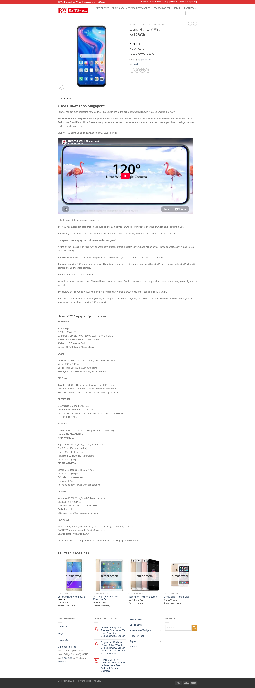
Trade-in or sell (163, 8)
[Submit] (194, 628)
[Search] (187, 13)
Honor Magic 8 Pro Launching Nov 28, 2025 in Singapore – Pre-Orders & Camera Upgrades (113, 665)
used (136, 64)
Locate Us (63, 640)
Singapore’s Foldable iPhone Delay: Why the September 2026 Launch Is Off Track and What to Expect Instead (113, 648)
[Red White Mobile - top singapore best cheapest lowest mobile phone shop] (73, 10)
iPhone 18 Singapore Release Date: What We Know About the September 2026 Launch (113, 631)
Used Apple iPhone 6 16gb (176, 597)
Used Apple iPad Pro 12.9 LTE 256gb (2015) (107, 597)
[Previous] (58, 585)
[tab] (64, 98)
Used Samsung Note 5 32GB (71, 597)
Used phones (117, 8)
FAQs (60, 633)
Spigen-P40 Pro (157, 25)
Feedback (62, 626)
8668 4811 (163, 2)
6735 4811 (146, 2)
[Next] (196, 585)
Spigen (142, 25)
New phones (102, 8)
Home (132, 25)
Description (64, 98)
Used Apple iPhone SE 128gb (142, 597)
